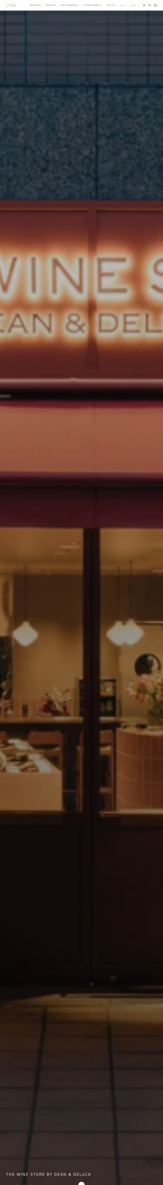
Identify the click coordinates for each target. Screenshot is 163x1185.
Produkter (35, 5)
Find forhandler (69, 5)
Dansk (133, 5)
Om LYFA (111, 5)
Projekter (51, 5)
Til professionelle (92, 5)
